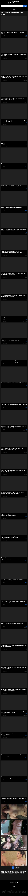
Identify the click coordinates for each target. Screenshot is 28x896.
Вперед (17, 867)
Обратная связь (14, 882)
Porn (14, 886)
